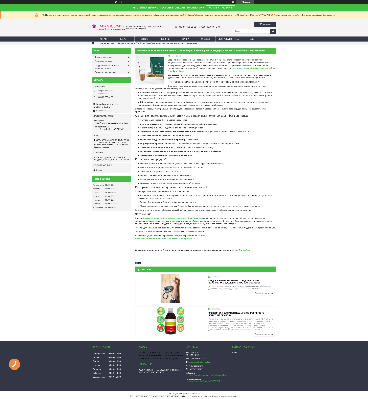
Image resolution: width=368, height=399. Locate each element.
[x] (139, 264)
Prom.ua (196, 394)
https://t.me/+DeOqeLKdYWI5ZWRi (109, 129)
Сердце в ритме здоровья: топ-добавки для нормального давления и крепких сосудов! (234, 281)
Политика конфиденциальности (225, 396)
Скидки (144, 39)
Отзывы (205, 39)
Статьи (185, 39)
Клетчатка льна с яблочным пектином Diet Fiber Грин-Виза (173, 218)
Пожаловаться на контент (200, 396)
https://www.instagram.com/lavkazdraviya (112, 123)
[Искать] (273, 31)
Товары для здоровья (105, 57)
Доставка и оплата (228, 39)
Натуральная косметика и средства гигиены (107, 66)
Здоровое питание (103, 61)
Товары (122, 39)
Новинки (164, 39)
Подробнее (244, 250)
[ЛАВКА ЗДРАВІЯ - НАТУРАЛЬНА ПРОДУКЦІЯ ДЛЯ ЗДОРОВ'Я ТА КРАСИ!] (108, 29)
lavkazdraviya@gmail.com (107, 104)
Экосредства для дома (105, 72)
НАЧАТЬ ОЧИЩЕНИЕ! (220, 7)
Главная (102, 39)
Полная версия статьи (264, 293)
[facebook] (136, 264)
